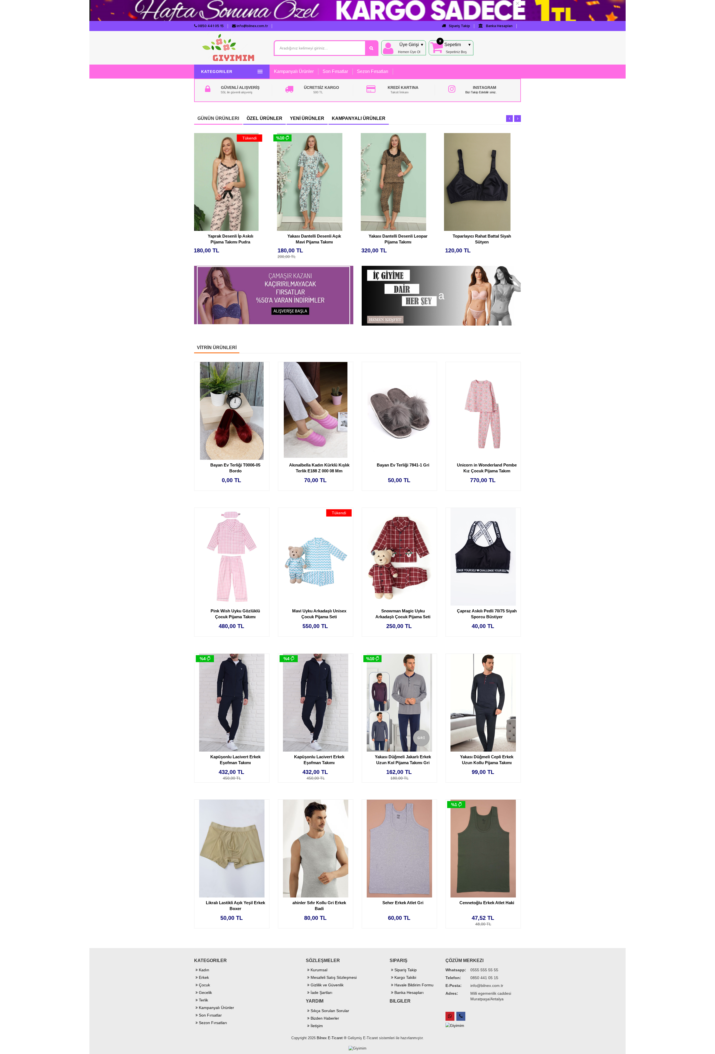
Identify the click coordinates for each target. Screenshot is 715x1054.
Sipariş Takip (459, 26)
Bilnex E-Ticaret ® (332, 1038)
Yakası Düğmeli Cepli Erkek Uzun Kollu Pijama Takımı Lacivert (486, 762)
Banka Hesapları (499, 26)
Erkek (203, 977)
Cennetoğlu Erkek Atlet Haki (486, 902)
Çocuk (204, 985)
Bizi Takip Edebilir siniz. (481, 92)
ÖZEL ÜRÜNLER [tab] (264, 118)
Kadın (203, 970)
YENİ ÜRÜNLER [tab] (307, 118)
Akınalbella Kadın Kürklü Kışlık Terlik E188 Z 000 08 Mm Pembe (319, 471)
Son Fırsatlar (335, 71)
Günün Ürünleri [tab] (218, 118)
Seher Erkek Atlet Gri (402, 902)
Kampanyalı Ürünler (294, 71)
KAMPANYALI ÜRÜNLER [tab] (358, 118)
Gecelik (205, 992)
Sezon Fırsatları (372, 71)
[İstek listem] (267, 170)
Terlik (203, 1000)
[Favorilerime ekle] (267, 159)
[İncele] (267, 181)
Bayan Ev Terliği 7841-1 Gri (403, 465)
